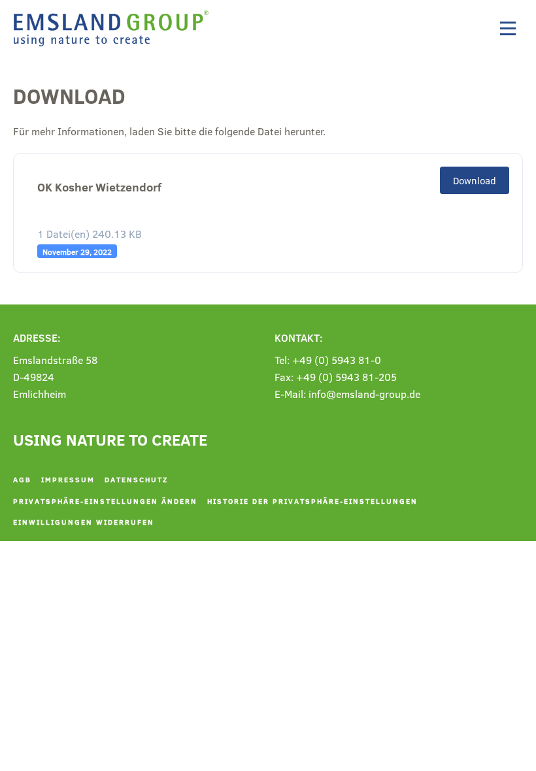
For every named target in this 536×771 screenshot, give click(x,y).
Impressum (68, 479)
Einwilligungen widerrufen (83, 522)
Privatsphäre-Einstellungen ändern (105, 501)
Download (474, 180)
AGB (22, 479)
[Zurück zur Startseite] (114, 28)
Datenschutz (136, 479)
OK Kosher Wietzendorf (99, 187)
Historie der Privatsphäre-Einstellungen (312, 501)
